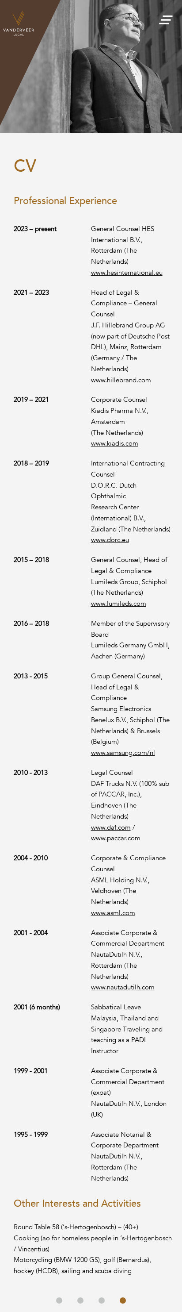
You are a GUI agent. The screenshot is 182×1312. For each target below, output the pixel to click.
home (59, 1300)
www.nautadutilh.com (123, 987)
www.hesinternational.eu (127, 272)
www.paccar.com (115, 838)
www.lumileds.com (118, 603)
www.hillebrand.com (121, 380)
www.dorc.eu (110, 539)
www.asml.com (113, 912)
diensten (80, 1300)
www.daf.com (111, 827)
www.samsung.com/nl (123, 752)
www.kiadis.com (114, 443)
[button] (166, 17)
